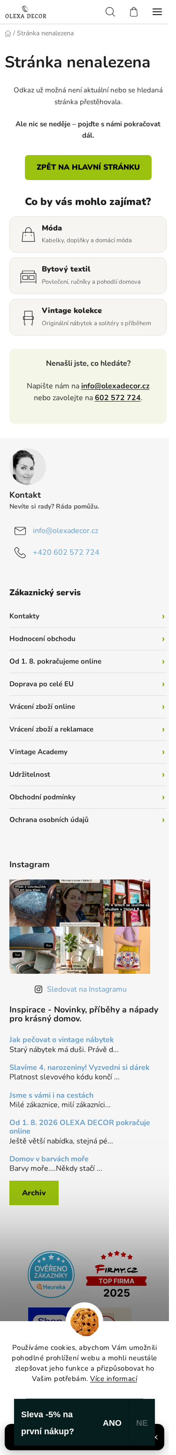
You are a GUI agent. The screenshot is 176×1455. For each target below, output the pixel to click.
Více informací (113, 1378)
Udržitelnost (29, 774)
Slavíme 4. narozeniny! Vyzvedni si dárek (79, 1068)
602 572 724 (118, 398)
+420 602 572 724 (66, 552)
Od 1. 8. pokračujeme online (55, 661)
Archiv (34, 1193)
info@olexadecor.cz (115, 386)
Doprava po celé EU (41, 684)
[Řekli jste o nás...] (51, 1274)
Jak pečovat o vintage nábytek (61, 1040)
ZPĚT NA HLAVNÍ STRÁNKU (88, 167)
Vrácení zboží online (42, 706)
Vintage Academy (38, 751)
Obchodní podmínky (42, 797)
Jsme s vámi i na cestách (51, 1096)
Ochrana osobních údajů (49, 819)
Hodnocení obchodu (42, 638)
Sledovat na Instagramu (87, 989)
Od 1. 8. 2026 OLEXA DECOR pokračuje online (79, 1127)
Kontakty (24, 616)
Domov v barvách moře (49, 1159)
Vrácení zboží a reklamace (51, 729)
